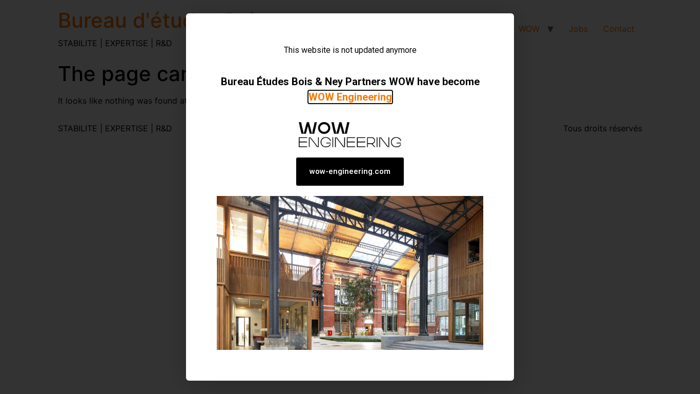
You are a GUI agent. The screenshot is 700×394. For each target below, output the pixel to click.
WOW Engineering (350, 97)
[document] (350, 197)
